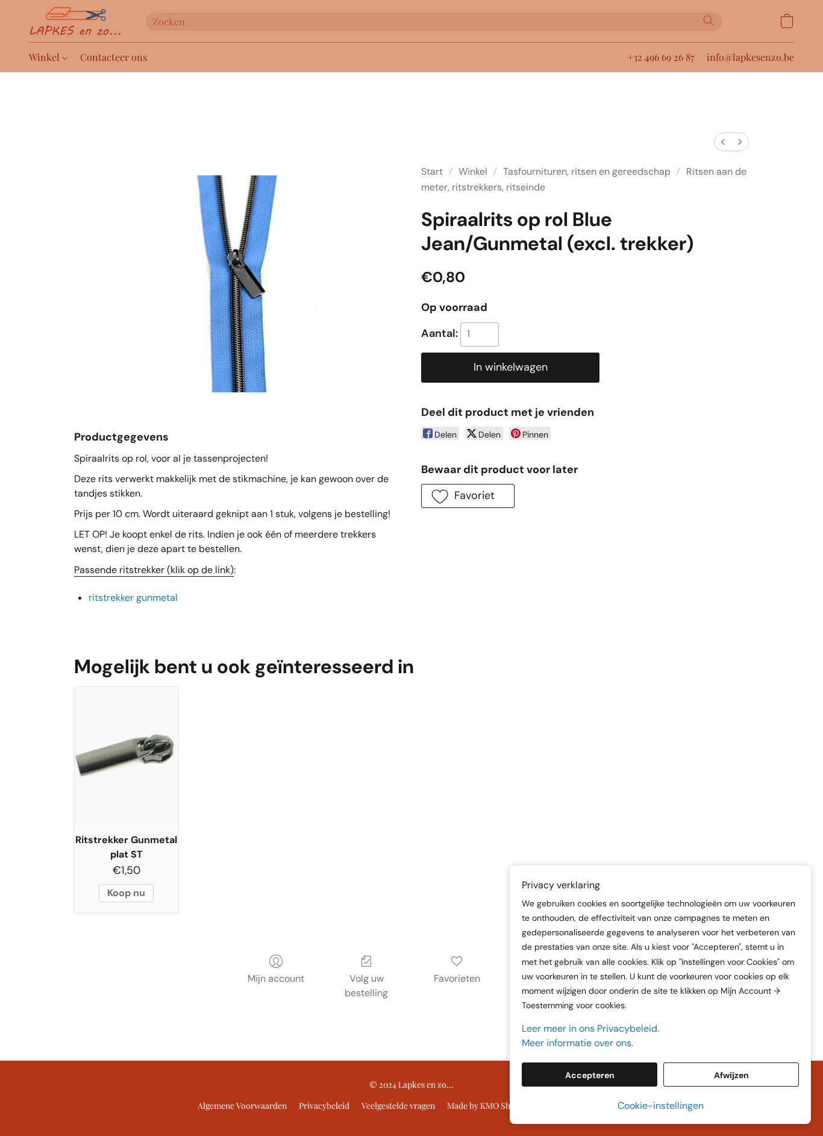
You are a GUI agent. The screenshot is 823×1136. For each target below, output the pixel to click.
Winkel (45, 57)
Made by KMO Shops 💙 (491, 1105)
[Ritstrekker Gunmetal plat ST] (126, 755)
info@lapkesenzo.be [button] (750, 57)
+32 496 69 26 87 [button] (661, 57)
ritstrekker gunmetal (133, 597)
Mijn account (276, 978)
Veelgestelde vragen (398, 1105)
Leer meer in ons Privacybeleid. (590, 1028)
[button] (75, 21)
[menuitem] (723, 142)
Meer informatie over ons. (577, 1043)
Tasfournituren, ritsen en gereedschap (587, 171)
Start (432, 171)
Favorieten (457, 978)
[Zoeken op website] (708, 20)
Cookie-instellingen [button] (661, 1105)
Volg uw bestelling (366, 985)
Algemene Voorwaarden (242, 1105)
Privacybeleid (324, 1105)
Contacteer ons (113, 57)
